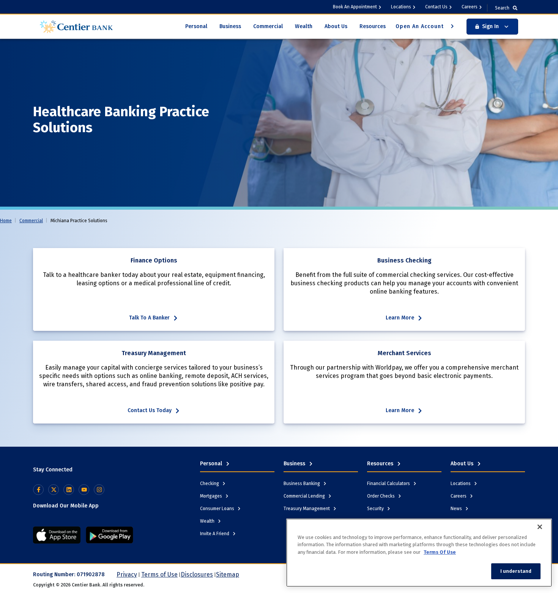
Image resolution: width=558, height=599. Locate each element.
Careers (470, 6)
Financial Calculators (389, 483)
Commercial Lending (305, 496)
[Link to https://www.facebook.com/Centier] (38, 489)
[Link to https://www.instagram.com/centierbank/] (99, 489)
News (457, 508)
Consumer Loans (217, 508)
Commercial (268, 26)
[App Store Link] (56, 535)
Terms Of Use (440, 552)
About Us (336, 26)
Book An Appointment (355, 6)
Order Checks (381, 496)
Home (6, 220)
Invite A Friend (215, 533)
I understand (516, 571)
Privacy (127, 574)
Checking (210, 483)
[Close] (539, 526)
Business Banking (302, 483)
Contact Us (436, 6)
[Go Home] (76, 26)
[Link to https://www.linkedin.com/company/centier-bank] (68, 489)
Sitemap (227, 574)
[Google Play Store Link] (109, 535)
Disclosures (197, 574)
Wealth (303, 26)
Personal (196, 26)
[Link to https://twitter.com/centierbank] (53, 489)
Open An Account (421, 26)
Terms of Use (159, 574)
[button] (492, 27)
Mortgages (211, 496)
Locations (401, 6)
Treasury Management (307, 508)
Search (502, 8)
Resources (372, 26)
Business (230, 26)
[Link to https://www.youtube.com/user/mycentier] (84, 489)
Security (376, 508)
